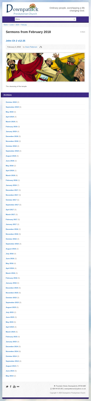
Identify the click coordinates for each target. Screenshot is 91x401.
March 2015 (10, 332)
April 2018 (10, 170)
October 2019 (11, 102)
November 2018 (12, 141)
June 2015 (10, 317)
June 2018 (10, 161)
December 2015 (12, 288)
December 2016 (12, 229)
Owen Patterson (31, 47)
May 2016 (9, 263)
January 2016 (11, 283)
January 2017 (11, 224)
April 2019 (10, 117)
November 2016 (12, 234)
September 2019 (12, 107)
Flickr (18, 386)
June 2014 (10, 371)
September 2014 (12, 361)
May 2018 (9, 166)
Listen (12, 25)
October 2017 (11, 200)
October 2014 (11, 356)
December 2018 (12, 136)
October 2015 (11, 298)
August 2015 (11, 307)
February (24, 25)
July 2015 (10, 312)
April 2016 (10, 268)
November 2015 (12, 293)
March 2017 (10, 214)
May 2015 (9, 322)
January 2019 (11, 131)
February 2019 (11, 127)
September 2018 (12, 151)
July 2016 (10, 254)
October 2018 (11, 146)
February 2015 (11, 337)
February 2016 (11, 278)
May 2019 (9, 112)
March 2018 (10, 175)
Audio (40, 47)
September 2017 (12, 205)
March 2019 (10, 122)
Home (6, 25)
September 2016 (12, 244)
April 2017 (10, 210)
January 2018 (11, 185)
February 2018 (11, 180)
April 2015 (10, 327)
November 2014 (12, 351)
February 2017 (11, 219)
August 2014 (11, 366)
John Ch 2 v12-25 (15, 40)
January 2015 (11, 342)
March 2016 (10, 273)
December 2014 (12, 346)
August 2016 (11, 249)
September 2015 (12, 302)
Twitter (7, 386)
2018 (17, 25)
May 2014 (9, 376)
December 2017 (12, 190)
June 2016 (10, 258)
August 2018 (11, 156)
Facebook (10, 386)
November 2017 (12, 195)
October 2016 (11, 239)
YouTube (14, 386)
